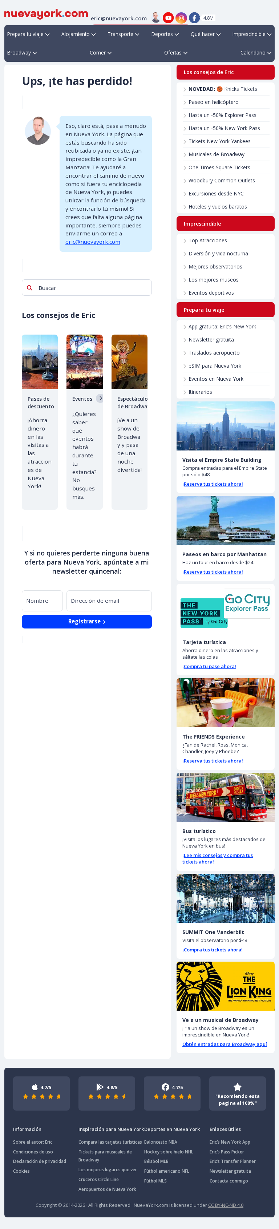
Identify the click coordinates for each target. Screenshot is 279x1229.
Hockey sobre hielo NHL (168, 1152)
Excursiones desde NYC (216, 193)
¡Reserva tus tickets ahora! (212, 484)
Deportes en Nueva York (172, 1129)
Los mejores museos (214, 279)
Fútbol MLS (155, 1181)
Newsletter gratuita (211, 339)
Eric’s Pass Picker (227, 1152)
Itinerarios (200, 391)
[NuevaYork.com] (46, 13)
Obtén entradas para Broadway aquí (224, 1044)
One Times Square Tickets (219, 167)
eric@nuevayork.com (92, 241)
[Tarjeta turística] (226, 608)
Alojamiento (75, 34)
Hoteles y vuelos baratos (218, 206)
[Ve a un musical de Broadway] (226, 986)
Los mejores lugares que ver (107, 1170)
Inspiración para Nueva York (111, 1129)
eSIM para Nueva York (215, 365)
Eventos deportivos (211, 292)
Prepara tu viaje (25, 34)
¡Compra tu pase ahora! (209, 666)
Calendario (253, 52)
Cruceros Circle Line (98, 1179)
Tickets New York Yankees (220, 141)
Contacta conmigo (229, 1181)
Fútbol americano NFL (166, 1171)
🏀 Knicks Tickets (223, 88)
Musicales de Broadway (216, 154)
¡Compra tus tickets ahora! (212, 949)
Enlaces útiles (225, 1129)
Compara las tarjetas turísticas (110, 1142)
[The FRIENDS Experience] (226, 702)
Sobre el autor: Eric (32, 1142)
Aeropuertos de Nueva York (107, 1189)
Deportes (162, 34)
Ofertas (173, 52)
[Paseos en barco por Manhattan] (226, 520)
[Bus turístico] (226, 797)
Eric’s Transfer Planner (233, 1161)
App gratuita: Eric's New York (222, 326)
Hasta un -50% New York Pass (224, 128)
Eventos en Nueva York (216, 378)
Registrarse (85, 621)
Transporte (120, 34)
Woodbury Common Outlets (222, 180)
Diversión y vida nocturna (218, 253)
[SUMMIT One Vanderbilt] (226, 898)
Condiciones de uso (33, 1152)
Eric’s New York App (230, 1142)
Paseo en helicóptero (214, 101)
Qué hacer (203, 34)
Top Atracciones (208, 240)
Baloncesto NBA (160, 1142)
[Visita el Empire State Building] (226, 425)
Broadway (19, 52)
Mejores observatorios (215, 266)
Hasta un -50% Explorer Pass (222, 115)
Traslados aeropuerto (214, 352)
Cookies (21, 1171)
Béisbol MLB (156, 1161)
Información (27, 1129)
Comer (98, 52)
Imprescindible (249, 34)
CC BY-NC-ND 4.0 (225, 1205)
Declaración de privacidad (39, 1161)
